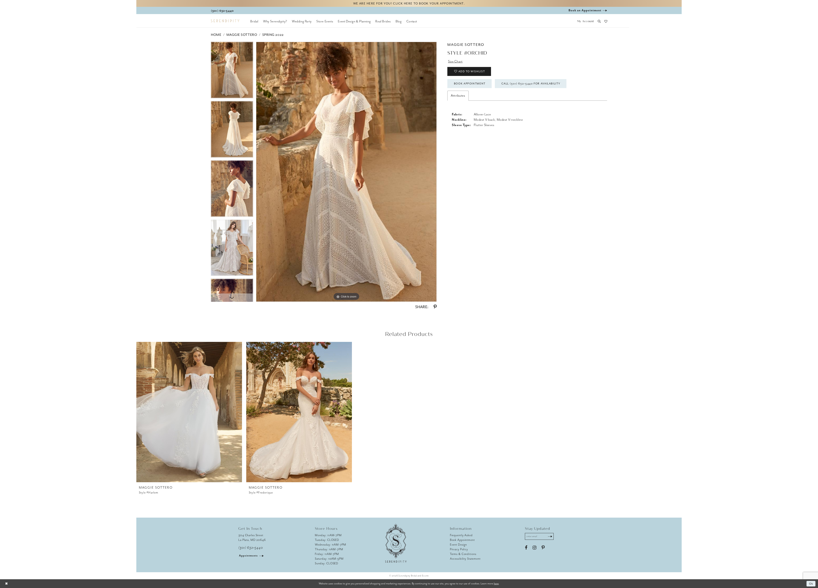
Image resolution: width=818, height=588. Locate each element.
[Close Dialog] (6, 583)
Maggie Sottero (241, 35)
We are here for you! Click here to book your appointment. (409, 3)
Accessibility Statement (465, 558)
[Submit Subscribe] (550, 536)
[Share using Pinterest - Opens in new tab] (435, 306)
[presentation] (189, 412)
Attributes (458, 95)
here (496, 583)
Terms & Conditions (463, 554)
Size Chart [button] (455, 61)
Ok (811, 583)
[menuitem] (254, 21)
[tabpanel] (232, 71)
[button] (585, 21)
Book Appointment (469, 83)
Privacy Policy (459, 549)
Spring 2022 (273, 35)
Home (216, 35)
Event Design (458, 544)
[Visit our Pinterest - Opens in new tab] (543, 547)
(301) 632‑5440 (250, 548)
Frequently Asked (461, 535)
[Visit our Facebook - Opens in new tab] (526, 547)
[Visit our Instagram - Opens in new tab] (534, 547)
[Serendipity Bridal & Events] (225, 20)
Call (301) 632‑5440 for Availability (530, 83)
